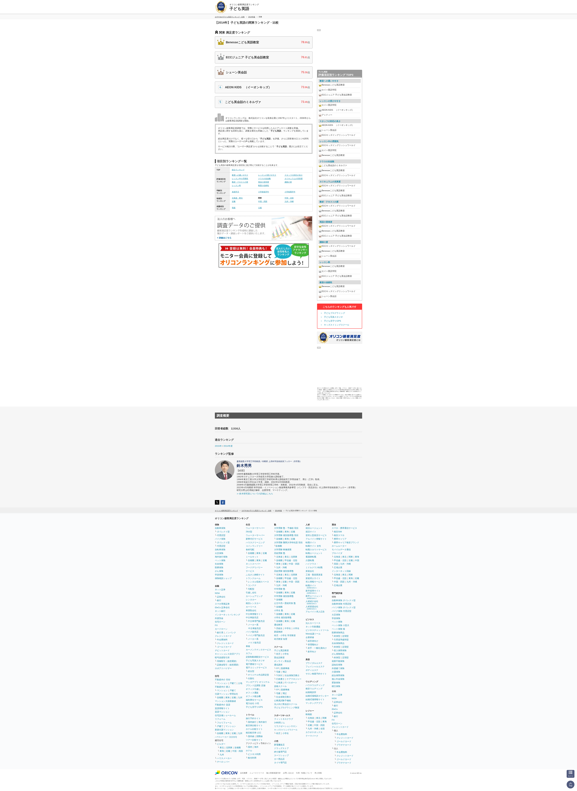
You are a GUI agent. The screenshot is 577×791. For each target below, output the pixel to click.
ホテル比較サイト (254, 729)
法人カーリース (313, 623)
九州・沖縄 (289, 201)
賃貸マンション (222, 712)
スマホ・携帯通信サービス (344, 528)
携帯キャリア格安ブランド (346, 542)
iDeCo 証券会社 (222, 607)
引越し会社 (251, 592)
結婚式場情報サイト (315, 699)
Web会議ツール (313, 634)
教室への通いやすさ (240, 175)
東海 (227, 697)
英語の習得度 (263, 182)
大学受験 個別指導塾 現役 (286, 535)
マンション (222, 683)
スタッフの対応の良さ (294, 175)
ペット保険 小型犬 (340, 625)
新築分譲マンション (224, 729)
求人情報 (318, 773)
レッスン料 (236, 185)
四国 (336, 564)
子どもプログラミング (334, 313)
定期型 (345, 636)
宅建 (278, 672)
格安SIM (338, 531)
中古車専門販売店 (256, 621)
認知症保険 (337, 665)
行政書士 (280, 679)
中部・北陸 (289, 198)
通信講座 (278, 665)
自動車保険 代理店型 (341, 604)
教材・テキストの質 (240, 182)
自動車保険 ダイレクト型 (344, 600)
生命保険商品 (338, 643)
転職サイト (311, 542)
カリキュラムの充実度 (294, 179)
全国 (322, 728)
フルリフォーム (224, 722)
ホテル (249, 750)
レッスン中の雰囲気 (240, 179)
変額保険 (336, 682)
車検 (248, 646)
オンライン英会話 (282, 661)
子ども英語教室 (281, 650)
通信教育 (278, 625)
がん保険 (219, 571)
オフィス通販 (252, 692)
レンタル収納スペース (258, 582)
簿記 (284, 672)
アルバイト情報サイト (316, 539)
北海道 (279, 557)
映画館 (309, 714)
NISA (217, 593)
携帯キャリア (340, 539)
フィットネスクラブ (283, 719)
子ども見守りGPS (332, 321)
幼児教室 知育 (280, 639)
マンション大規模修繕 (225, 701)
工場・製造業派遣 (314, 574)
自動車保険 (220, 528)
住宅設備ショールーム (225, 715)
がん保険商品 (338, 654)
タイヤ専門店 (280, 762)
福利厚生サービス (254, 700)
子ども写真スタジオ (333, 317)
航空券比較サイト (254, 725)
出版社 (251, 678)
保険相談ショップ (223, 578)
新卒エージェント (314, 597)
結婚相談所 (311, 692)
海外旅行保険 (221, 557)
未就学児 (235, 192)
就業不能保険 (338, 661)
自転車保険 (220, 549)
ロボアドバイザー (223, 668)
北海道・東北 (237, 198)
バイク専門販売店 (256, 635)
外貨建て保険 (338, 668)
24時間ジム (279, 722)
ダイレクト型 (223, 531)
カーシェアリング (254, 596)
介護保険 (336, 672)
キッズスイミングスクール (336, 325)
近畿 (233, 201)
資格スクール (280, 686)
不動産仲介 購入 (222, 687)
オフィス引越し (253, 689)
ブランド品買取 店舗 (255, 685)
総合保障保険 (338, 675)
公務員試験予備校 (282, 700)
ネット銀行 (220, 611)
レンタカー (251, 599)
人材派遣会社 (312, 607)
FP (277, 668)
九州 (240, 697)
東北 (222, 747)
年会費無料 (222, 639)
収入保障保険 (340, 650)
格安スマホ (339, 535)
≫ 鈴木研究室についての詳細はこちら (255, 493)
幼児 (278, 654)
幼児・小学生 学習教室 (285, 635)
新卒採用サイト (313, 592)
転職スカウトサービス (316, 549)
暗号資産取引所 (222, 657)
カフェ (249, 653)
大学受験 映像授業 (283, 549)
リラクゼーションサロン (285, 726)
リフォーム (220, 719)
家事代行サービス (254, 539)
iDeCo (335, 709)
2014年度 (228, 446)
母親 (233, 208)
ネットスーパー (253, 564)
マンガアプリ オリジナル (258, 682)
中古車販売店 (252, 617)
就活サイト (311, 531)
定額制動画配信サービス (257, 657)
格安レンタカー (253, 603)
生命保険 (219, 564)
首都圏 (220, 697)
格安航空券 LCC (253, 732)
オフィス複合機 (253, 696)
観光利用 (252, 758)
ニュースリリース (257, 773)
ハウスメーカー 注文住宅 (226, 737)
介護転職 (310, 560)
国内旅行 (252, 722)
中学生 (288, 628)
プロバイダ (337, 553)
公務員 (279, 682)
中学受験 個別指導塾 (284, 596)
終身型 (337, 636)
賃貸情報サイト (222, 708)
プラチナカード (344, 745)
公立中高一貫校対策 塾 (285, 603)
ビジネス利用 (254, 754)
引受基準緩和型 (341, 639)
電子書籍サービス (254, 664)
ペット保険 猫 (338, 629)
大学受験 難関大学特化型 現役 (288, 542)
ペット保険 (220, 560)
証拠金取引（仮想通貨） (228, 665)
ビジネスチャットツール (317, 630)
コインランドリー (254, 546)
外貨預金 (219, 618)
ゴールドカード (224, 647)
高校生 (279, 628)
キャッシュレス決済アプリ (227, 654)
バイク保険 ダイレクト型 (344, 607)
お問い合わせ (288, 773)
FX (216, 625)
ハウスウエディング (315, 685)
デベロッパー (223, 762)
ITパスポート (291, 682)
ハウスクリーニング (255, 542)
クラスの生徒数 (264, 179)
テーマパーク (312, 736)
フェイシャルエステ (315, 666)
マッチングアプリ (314, 703)
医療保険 (219, 567)
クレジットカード (223, 636)
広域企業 (338, 567)
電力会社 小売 (252, 703)
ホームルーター (339, 546)
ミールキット (252, 557)
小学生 (296, 628)
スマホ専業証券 (222, 604)
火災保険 (219, 553)
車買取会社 (251, 610)
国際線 (259, 736)
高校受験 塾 (279, 553)
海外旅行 (262, 722)
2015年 (218, 446)
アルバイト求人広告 (315, 611)
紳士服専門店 (280, 752)
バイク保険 (220, 539)
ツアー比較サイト (254, 740)
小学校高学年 (290, 192)
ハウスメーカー (224, 758)
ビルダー (221, 744)
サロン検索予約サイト (316, 674)
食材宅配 (250, 549)
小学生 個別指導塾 (283, 617)
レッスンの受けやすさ (267, 175)
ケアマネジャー (294, 679)
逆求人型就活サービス (316, 535)
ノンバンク (230, 632)
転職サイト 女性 (313, 546)
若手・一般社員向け (317, 648)
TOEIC (279, 675)
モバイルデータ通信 (341, 549)
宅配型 (251, 589)
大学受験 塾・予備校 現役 (286, 528)
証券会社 (221, 597)
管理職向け (313, 644)
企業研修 (310, 637)
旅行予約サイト (253, 718)
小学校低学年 (263, 192)
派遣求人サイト (313, 578)
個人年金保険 (338, 679)
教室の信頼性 (263, 185)
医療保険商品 (338, 632)
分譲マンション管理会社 (226, 694)
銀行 (219, 600)
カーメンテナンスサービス (258, 649)
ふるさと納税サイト (255, 574)
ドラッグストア (281, 748)
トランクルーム (253, 578)
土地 (240, 683)
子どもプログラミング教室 (286, 707)
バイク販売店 (252, 632)
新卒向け (312, 651)
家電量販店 (279, 744)
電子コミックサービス (256, 667)
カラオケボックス (314, 732)
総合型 (251, 671)
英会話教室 (279, 657)
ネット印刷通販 (313, 626)
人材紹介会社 (312, 602)
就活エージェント (314, 528)
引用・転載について (304, 773)
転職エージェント (314, 553)
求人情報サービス (314, 582)
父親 (260, 208)
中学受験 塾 (279, 589)
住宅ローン (220, 622)
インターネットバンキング (227, 614)
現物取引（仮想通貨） (227, 661)
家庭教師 (278, 632)
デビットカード (222, 650)
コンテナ (252, 585)
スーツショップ (281, 755)
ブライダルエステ (314, 663)
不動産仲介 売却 (222, 679)
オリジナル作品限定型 (258, 675)
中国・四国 (262, 201)
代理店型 (221, 535)
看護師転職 (311, 557)
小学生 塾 (278, 610)
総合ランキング (238, 170)
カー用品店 (279, 759)
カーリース (251, 607)
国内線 (251, 736)
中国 (357, 560)
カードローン (221, 629)
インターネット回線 (341, 571)
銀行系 (220, 632)
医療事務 (285, 668)
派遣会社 (310, 571)
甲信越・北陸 (291, 560)
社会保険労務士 (292, 675)
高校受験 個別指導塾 (284, 571)
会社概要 (243, 773)
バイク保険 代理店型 (341, 611)
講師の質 (288, 182)
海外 (256, 747)
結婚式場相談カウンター (317, 696)
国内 (250, 747)
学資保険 (219, 574)
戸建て (233, 683)
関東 (324, 718)
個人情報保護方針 (273, 773)
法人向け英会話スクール (285, 704)
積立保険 (336, 686)
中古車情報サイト (254, 614)
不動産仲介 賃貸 (222, 704)
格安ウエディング (314, 688)
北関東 (229, 747)
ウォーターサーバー (255, 528)
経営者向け (313, 641)
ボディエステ (312, 670)
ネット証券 (220, 589)
